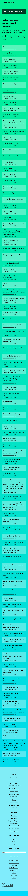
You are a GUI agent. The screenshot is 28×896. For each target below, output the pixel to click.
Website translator (14, 860)
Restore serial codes (14, 828)
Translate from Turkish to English (9, 49)
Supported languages (14, 821)
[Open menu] (25, 2)
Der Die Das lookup (14, 868)
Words (14, 873)
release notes (14, 780)
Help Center (9, 780)
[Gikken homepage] (7, 885)
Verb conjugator (14, 865)
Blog (14, 844)
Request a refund (14, 823)
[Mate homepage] (8, 2)
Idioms (14, 878)
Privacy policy (14, 831)
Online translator (14, 863)
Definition (14, 875)
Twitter (14, 842)
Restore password (14, 826)
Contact (14, 839)
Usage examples (14, 870)
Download (19, 780)
